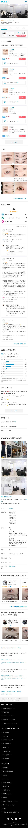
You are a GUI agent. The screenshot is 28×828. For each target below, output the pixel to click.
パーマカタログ (6, 743)
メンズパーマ (6, 747)
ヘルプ (4, 808)
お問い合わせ (12, 566)
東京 (15, 698)
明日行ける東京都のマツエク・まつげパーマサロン (12, 675)
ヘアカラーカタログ (8, 740)
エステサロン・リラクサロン (10, 723)
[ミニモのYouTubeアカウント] (20, 819)
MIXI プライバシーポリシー (9, 805)
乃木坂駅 (19, 691)
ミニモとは (5, 767)
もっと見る (14, 142)
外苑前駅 (9, 691)
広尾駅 (13, 691)
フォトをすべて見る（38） (20, 198)
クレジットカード (13, 531)
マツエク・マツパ (9, 698)
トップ (2, 698)
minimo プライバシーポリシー (10, 801)
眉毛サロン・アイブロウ (9, 719)
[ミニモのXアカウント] (12, 819)
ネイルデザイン (6, 751)
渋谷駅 (2, 694)
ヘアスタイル (6, 732)
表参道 (19, 698)
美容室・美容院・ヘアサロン (10, 708)
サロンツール (6, 786)
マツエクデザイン (7, 755)
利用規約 (5, 797)
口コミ (23, 28)
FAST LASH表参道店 (10, 700)
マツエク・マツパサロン (9, 716)
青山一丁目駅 (9, 694)
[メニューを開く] (26, 2)
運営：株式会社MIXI (8, 771)
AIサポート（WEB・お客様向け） (11, 812)
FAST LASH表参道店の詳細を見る (18, 606)
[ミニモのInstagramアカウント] (8, 819)
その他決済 (11, 539)
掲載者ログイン (6, 790)
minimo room (6, 779)
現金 (10, 528)
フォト (10, 28)
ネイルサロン (6, 712)
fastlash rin (3, 647)
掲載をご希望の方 (7, 782)
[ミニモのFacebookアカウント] (16, 819)
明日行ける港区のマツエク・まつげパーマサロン (11, 659)
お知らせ (5, 775)
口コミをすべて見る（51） (20, 344)
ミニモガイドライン (8, 793)
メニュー (17, 28)
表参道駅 (3, 700)
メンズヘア (5, 736)
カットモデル (6, 758)
